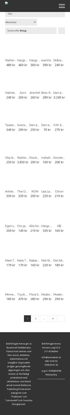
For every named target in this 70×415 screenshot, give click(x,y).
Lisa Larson (48, 191)
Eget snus (12, 226)
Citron (59, 191)
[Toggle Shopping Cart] (50, 6)
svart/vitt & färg (51, 60)
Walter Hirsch (14, 60)
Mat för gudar (50, 260)
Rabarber (35, 260)
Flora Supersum (40, 294)
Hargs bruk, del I (40, 60)
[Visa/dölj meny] (62, 6)
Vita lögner (12, 157)
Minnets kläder (15, 294)
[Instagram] (42, 383)
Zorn (23, 92)
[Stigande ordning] (61, 30)
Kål (59, 226)
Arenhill (35, 92)
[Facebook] (38, 383)
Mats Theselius (15, 260)
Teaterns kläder (16, 125)
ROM (34, 191)
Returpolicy (51, 374)
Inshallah (47, 157)
